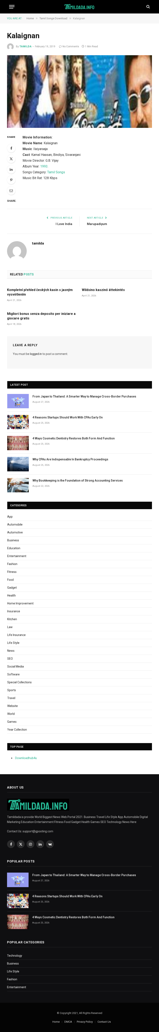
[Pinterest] (11, 180)
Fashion (12, 564)
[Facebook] (11, 148)
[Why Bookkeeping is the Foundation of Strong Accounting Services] (18, 485)
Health (11, 595)
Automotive (15, 532)
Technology (14, 955)
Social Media (15, 666)
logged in (36, 354)
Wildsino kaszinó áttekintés (103, 290)
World (11, 713)
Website (12, 706)
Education (13, 548)
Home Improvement (20, 603)
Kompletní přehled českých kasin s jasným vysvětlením (40, 292)
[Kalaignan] (79, 91)
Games (12, 721)
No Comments (71, 46)
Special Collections (19, 682)
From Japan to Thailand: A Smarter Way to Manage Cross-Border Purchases (84, 396)
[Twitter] (11, 159)
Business (13, 540)
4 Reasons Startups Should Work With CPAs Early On (68, 417)
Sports (11, 690)
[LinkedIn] (11, 169)
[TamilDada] (79, 7)
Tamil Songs (56, 172)
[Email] (11, 190)
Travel (11, 698)
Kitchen (12, 619)
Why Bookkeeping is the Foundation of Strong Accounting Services (78, 480)
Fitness (12, 571)
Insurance (13, 611)
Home (56, 1021)
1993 (44, 166)
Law (10, 627)
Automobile (15, 524)
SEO (10, 658)
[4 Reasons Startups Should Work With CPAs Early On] (18, 422)
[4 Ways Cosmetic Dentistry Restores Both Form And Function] (18, 443)
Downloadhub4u (26, 758)
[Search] (148, 6)
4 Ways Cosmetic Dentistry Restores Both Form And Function (74, 438)
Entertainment (16, 556)
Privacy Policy (85, 1021)
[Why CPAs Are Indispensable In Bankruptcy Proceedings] (18, 464)
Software (13, 674)
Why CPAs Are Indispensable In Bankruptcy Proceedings (70, 459)
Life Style (13, 642)
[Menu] (11, 6)
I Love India (64, 224)
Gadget (12, 587)
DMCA (68, 1021)
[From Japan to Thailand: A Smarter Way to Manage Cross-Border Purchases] (18, 401)
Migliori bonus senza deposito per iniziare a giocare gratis (41, 316)
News (10, 650)
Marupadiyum (97, 224)
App (10, 516)
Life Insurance (16, 635)
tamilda (25, 46)
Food (10, 579)
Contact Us (104, 1021)
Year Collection (17, 729)
